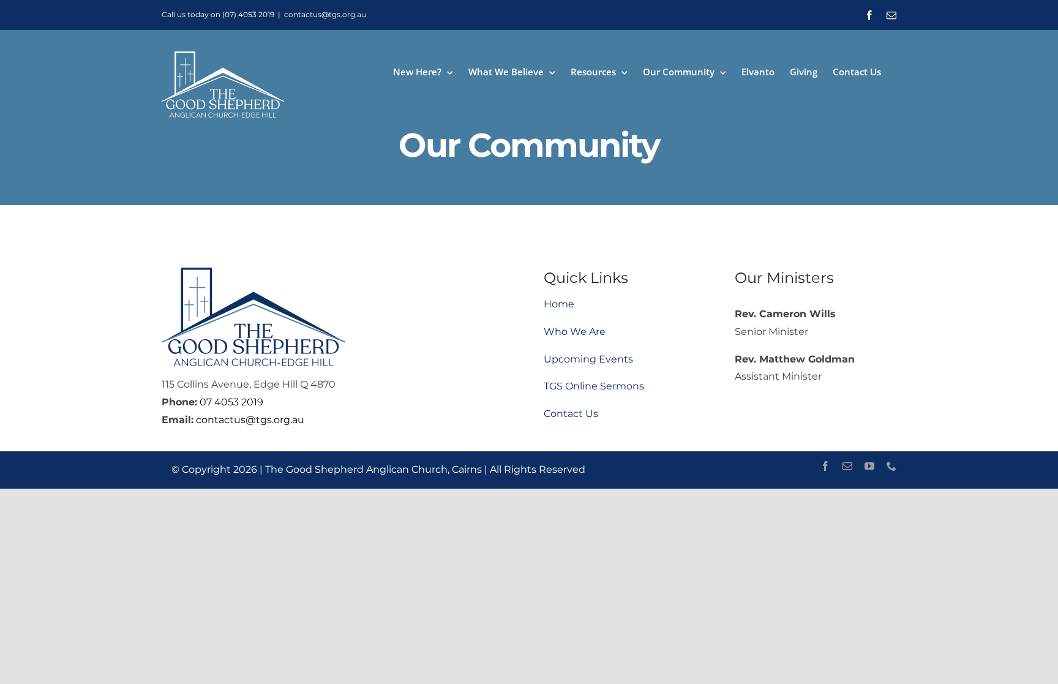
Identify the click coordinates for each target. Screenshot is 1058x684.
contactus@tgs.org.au (325, 14)
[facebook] (825, 466)
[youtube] (869, 466)
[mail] (847, 466)
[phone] (891, 466)
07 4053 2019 (231, 402)
